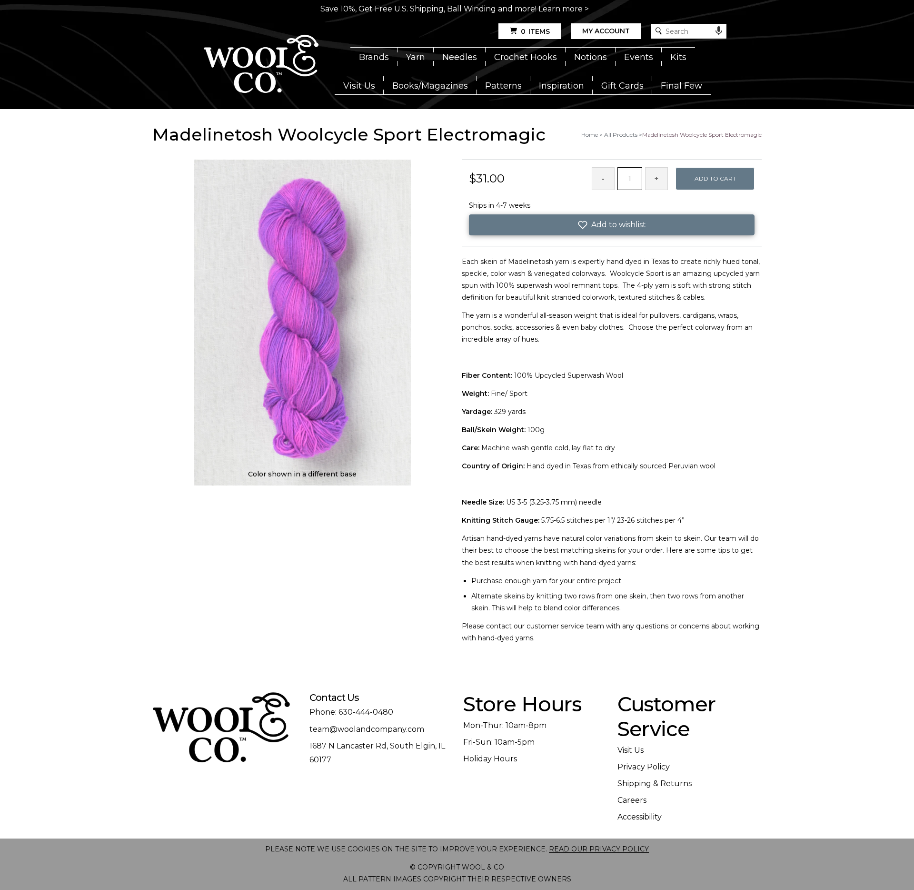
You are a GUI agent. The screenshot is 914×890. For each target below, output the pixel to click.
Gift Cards (622, 86)
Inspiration (561, 86)
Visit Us (359, 86)
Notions (590, 57)
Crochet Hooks (525, 57)
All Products (620, 134)
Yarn (415, 57)
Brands (374, 57)
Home (589, 134)
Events (638, 57)
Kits (678, 57)
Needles (459, 57)
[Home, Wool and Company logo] (261, 64)
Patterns (503, 86)
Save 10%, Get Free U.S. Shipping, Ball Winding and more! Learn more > (454, 8)
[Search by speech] (719, 31)
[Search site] (658, 31)
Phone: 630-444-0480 (351, 712)
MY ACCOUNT (606, 31)
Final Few (681, 86)
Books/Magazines (430, 86)
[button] (612, 224)
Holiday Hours (490, 758)
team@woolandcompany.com (366, 729)
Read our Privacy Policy (599, 849)
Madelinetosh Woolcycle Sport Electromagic (702, 134)
